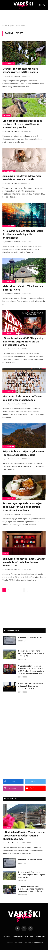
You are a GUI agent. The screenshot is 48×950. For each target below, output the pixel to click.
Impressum (18, 936)
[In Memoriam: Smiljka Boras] (9, 640)
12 (21, 590)
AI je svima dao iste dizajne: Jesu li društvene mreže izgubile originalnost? (22, 234)
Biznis (5, 553)
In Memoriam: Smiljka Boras (30, 637)
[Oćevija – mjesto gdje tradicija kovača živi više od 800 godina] (24, 53)
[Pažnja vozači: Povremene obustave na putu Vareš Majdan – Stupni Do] (9, 654)
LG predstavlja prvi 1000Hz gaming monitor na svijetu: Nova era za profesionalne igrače (23, 341)
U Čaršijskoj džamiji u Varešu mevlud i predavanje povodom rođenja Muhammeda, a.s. (24, 835)
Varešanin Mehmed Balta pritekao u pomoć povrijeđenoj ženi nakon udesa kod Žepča (31, 888)
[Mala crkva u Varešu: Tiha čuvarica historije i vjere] (24, 270)
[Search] (44, 5)
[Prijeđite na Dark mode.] (40, 5)
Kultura (7, 827)
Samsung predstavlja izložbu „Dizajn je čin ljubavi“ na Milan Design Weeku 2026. (23, 562)
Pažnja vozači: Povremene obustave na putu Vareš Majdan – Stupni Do (31, 653)
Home (4, 26)
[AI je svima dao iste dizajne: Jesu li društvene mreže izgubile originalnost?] (24, 215)
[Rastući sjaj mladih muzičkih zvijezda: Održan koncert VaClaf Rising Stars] (9, 687)
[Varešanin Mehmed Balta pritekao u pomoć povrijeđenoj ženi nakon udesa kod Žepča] (9, 889)
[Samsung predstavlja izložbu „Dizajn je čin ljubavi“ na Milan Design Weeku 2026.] (24, 543)
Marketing (40, 936)
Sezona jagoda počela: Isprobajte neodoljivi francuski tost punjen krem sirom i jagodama (22, 507)
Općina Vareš (8, 63)
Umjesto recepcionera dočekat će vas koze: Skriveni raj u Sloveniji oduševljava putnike (22, 124)
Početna (7, 936)
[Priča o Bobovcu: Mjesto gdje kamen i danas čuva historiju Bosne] (24, 435)
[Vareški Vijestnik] (23, 5)
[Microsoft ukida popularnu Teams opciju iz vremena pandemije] (24, 380)
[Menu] (4, 5)
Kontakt (29, 936)
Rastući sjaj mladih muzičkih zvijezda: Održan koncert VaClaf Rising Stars (30, 686)
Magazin (11, 26)
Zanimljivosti (9, 171)
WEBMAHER (38, 943)
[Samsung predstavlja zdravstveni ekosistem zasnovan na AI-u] (24, 160)
